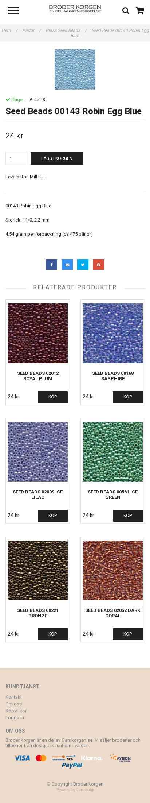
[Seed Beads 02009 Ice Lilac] (38, 452)
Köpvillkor (16, 710)
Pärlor (31, 30)
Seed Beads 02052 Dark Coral (112, 613)
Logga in (14, 717)
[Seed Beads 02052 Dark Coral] (113, 570)
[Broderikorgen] (75, 8)
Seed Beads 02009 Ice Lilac (38, 494)
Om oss (13, 704)
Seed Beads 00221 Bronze (38, 613)
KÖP (52, 397)
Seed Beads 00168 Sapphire (113, 376)
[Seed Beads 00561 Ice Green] (113, 452)
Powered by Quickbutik (75, 790)
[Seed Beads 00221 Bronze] (38, 570)
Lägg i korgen (56, 158)
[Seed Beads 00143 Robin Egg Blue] (75, 69)
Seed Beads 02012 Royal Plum (38, 376)
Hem (9, 30)
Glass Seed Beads (66, 30)
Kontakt (13, 697)
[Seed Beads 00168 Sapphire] (113, 333)
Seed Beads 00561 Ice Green (113, 494)
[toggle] (17, 11)
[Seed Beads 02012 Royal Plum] (38, 333)
